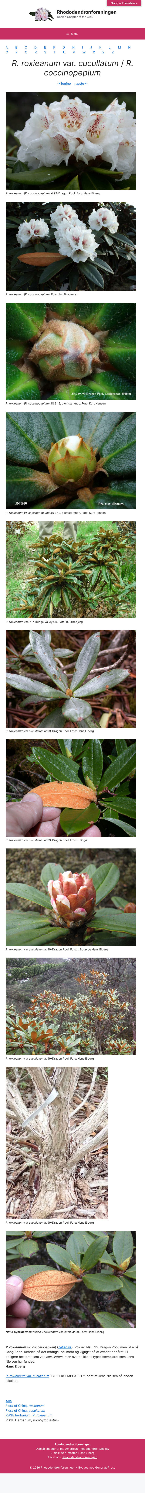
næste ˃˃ (81, 83)
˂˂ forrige (64, 83)
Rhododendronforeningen (87, 12)
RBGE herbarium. (29, 1415)
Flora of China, (25, 1406)
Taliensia (65, 1347)
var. (27, 1376)
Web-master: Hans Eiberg (77, 1453)
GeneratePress (105, 1467)
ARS (9, 1401)
